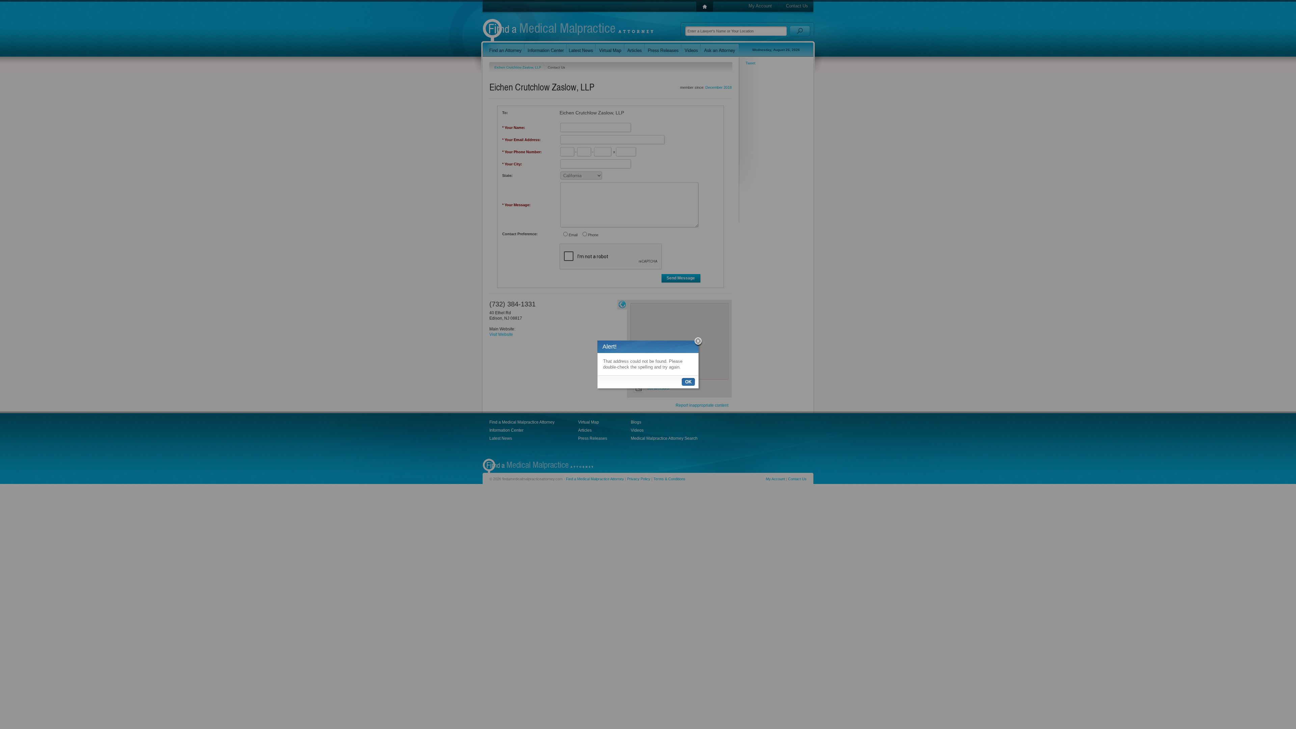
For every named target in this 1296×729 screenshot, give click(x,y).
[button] (698, 342)
